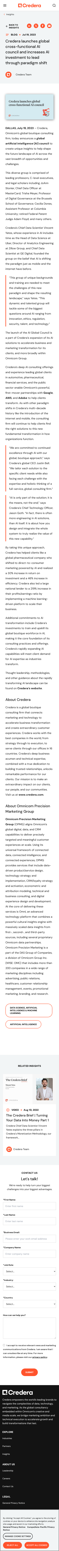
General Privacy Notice (13, 1503)
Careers (6, 1478)
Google (48, 393)
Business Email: (11, 1232)
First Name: (9, 1199)
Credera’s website (29, 688)
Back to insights (14, 26)
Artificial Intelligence (23, 1024)
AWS (8, 398)
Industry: (8, 1280)
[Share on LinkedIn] (29, 26)
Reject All (12, 1545)
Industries (7, 1438)
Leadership (7, 1470)
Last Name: (9, 1214)
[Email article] (49, 26)
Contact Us (7, 1486)
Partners (6, 1446)
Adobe (22, 398)
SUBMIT (29, 1372)
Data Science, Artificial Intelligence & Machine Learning (23, 1010)
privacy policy (39, 1357)
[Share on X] (36, 26)
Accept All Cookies (36, 1545)
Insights (6, 1454)
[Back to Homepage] (29, 5)
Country (8, 1297)
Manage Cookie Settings (18, 1536)
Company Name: (12, 1247)
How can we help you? (14, 1315)
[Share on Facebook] (42, 26)
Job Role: (8, 1265)
